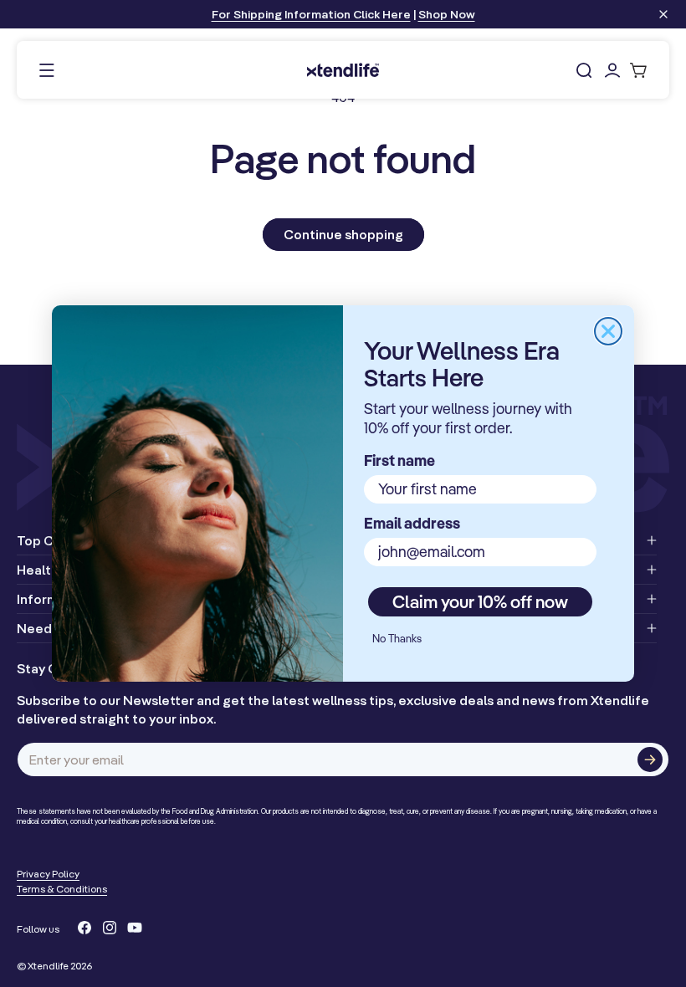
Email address (412, 523)
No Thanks (397, 638)
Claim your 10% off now (480, 601)
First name (399, 460)
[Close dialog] (608, 331)
